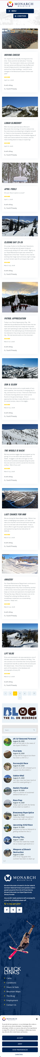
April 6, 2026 (8, 146)
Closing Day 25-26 (13, 242)
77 (34, 693)
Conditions (11, 982)
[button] (37, 1019)
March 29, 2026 (9, 265)
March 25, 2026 (9, 408)
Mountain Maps (14, 991)
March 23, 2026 (9, 471)
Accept (20, 1038)
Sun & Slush (10, 384)
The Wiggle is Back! (14, 450)
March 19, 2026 (9, 607)
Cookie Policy (19, 1054)
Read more (7, 77)
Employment (12, 1000)
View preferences (20, 1050)
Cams (9, 978)
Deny (20, 1044)
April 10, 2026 (9, 80)
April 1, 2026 (8, 199)
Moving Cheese (12, 55)
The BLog (11, 996)
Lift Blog (9, 653)
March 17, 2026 (9, 676)
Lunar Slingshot (12, 123)
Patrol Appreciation (15, 318)
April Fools (10, 189)
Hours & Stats (13, 987)
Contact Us (11, 1005)
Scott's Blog (8, 85)
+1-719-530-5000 (14, 904)
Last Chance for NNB (15, 514)
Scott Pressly (12, 89)
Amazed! (8, 579)
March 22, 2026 (9, 537)
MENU (14, 11)
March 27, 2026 (9, 341)
